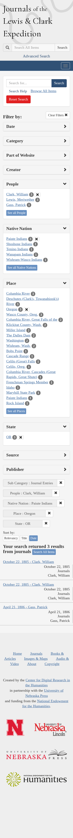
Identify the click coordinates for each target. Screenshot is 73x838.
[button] (61, 483)
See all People (17, 213)
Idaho (10, 387)
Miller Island (15, 330)
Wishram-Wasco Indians (24, 260)
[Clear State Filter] (21, 437)
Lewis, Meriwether (20, 199)
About (31, 664)
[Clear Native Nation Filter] (36, 239)
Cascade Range (17, 356)
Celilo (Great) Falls (20, 361)
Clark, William (17, 194)
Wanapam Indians (19, 254)
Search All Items (44, 552)
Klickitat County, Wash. (24, 325)
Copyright (52, 664)
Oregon (11, 309)
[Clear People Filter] (37, 195)
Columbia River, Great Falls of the (31, 319)
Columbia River (18, 293)
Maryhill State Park (20, 392)
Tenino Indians (17, 249)
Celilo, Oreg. (16, 367)
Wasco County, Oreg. (22, 314)
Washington (15, 340)
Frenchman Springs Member (27, 382)
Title (24, 538)
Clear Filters (56, 115)
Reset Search (18, 99)
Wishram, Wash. (18, 346)
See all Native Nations (22, 267)
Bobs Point (14, 351)
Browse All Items (43, 91)
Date (33, 538)
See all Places (16, 411)
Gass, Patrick (16, 205)
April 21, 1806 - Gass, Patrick (25, 607)
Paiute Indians (16, 239)
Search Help (18, 91)
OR (8, 437)
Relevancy (11, 538)
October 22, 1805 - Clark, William (28, 562)
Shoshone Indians (19, 244)
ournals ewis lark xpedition (28, 21)
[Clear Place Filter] (26, 309)
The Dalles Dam (18, 335)
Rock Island (15, 403)
